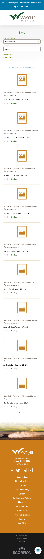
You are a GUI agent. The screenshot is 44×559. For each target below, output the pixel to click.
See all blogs (7, 54)
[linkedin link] (24, 470)
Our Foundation (22, 506)
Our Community (22, 489)
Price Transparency (22, 514)
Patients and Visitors (22, 498)
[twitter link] (18, 470)
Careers (22, 493)
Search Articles (9, 38)
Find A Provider (22, 481)
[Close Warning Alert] (15, 7)
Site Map (22, 541)
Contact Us (22, 510)
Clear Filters (7, 57)
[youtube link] (30, 470)
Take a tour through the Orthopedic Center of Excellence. (22, 2)
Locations (22, 485)
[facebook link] (12, 470)
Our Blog (22, 523)
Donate (22, 519)
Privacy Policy (22, 539)
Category (6, 46)
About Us (22, 502)
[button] (38, 550)
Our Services (22, 477)
